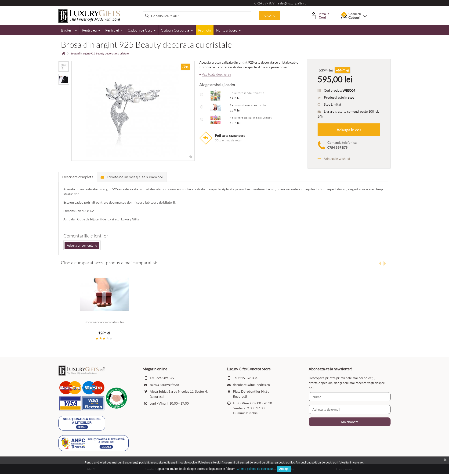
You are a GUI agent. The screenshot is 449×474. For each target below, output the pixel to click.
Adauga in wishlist (337, 159)
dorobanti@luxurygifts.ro (251, 385)
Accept (283, 468)
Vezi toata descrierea (216, 74)
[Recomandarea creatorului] (215, 107)
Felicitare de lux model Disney (251, 117)
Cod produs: (333, 90)
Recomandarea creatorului (248, 105)
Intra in (324, 15)
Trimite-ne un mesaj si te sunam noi (135, 177)
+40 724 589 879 (162, 378)
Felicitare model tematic (247, 93)
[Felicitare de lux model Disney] (215, 119)
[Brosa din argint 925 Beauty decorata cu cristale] (64, 66)
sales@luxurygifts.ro (292, 3)
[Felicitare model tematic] (215, 95)
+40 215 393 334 (245, 378)
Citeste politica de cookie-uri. (255, 468)
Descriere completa (77, 177)
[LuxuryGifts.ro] (89, 15)
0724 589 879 (264, 3)
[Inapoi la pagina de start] (63, 54)
